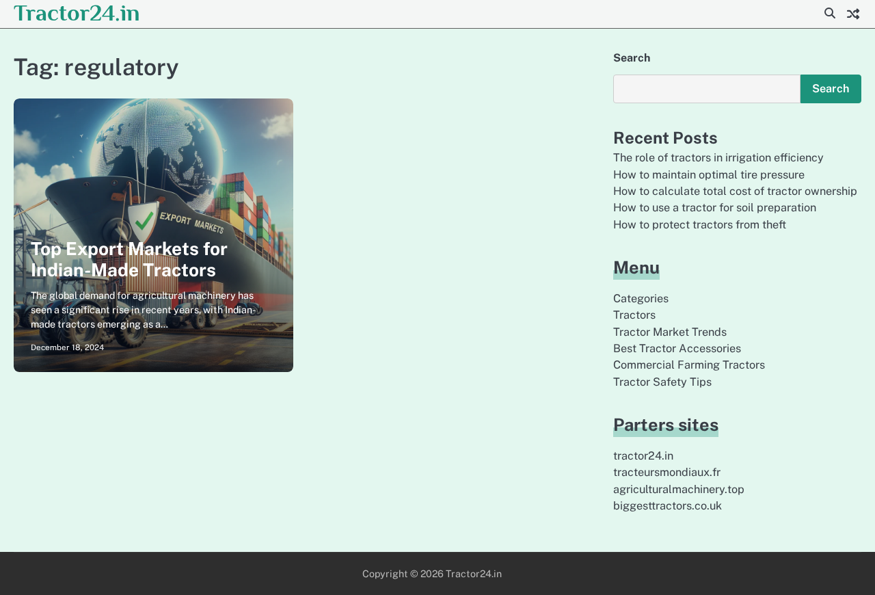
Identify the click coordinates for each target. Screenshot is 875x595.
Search (631, 57)
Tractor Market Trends (670, 332)
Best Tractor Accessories (677, 348)
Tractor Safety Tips (662, 381)
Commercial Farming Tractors (689, 364)
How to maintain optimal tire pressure (709, 174)
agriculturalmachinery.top (678, 489)
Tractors (634, 314)
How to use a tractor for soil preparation (714, 207)
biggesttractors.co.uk (667, 505)
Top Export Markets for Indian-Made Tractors (129, 259)
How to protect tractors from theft (699, 224)
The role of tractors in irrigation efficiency (718, 157)
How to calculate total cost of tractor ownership (735, 191)
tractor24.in (643, 455)
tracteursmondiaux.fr (667, 472)
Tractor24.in (77, 12)
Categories (641, 298)
